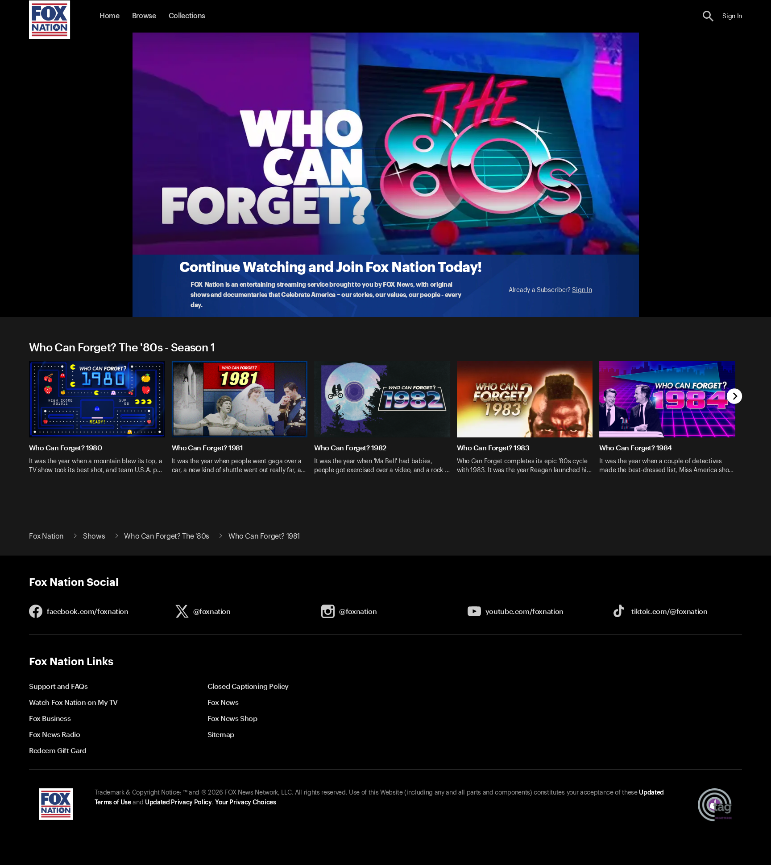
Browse (144, 16)
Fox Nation (46, 536)
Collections (187, 16)
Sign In (582, 290)
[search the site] (708, 16)
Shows (94, 536)
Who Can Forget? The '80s (166, 536)
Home (109, 16)
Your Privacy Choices (245, 802)
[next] (734, 397)
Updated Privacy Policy (178, 802)
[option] (100, 423)
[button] (708, 16)
